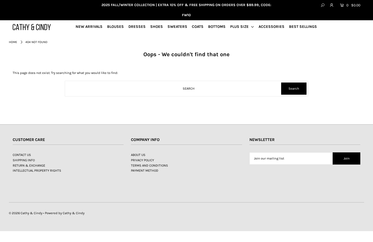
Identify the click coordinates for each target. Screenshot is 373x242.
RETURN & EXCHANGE (29, 165)
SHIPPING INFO (24, 160)
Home (13, 42)
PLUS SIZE (240, 26)
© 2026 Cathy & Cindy (25, 213)
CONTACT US (22, 155)
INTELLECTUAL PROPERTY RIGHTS (37, 170)
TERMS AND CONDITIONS (149, 165)
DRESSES (137, 26)
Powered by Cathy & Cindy (64, 213)
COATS (198, 26)
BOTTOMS (217, 26)
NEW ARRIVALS (89, 26)
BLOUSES (115, 26)
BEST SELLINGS (303, 26)
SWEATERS (177, 26)
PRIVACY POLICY (142, 160)
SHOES (156, 26)
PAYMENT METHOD (144, 170)
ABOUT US (138, 155)
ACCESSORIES (271, 26)
